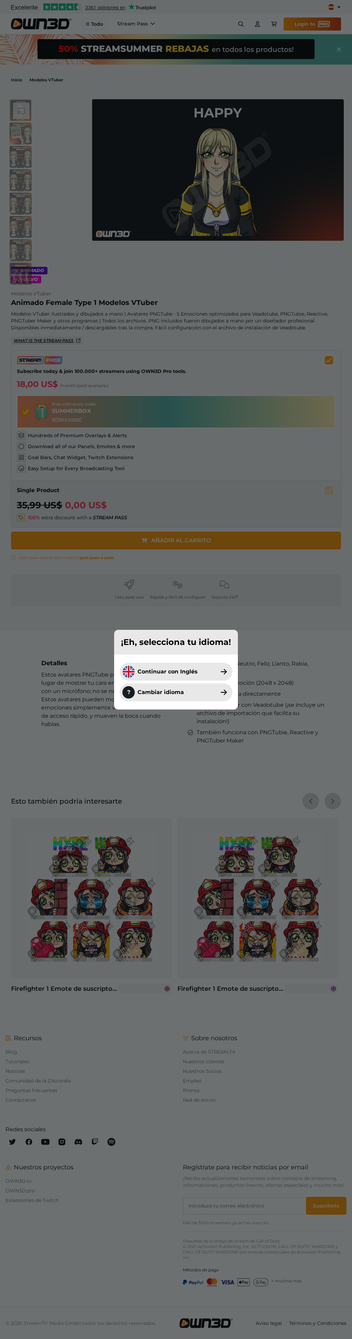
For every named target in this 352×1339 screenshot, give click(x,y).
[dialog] (176, 669)
